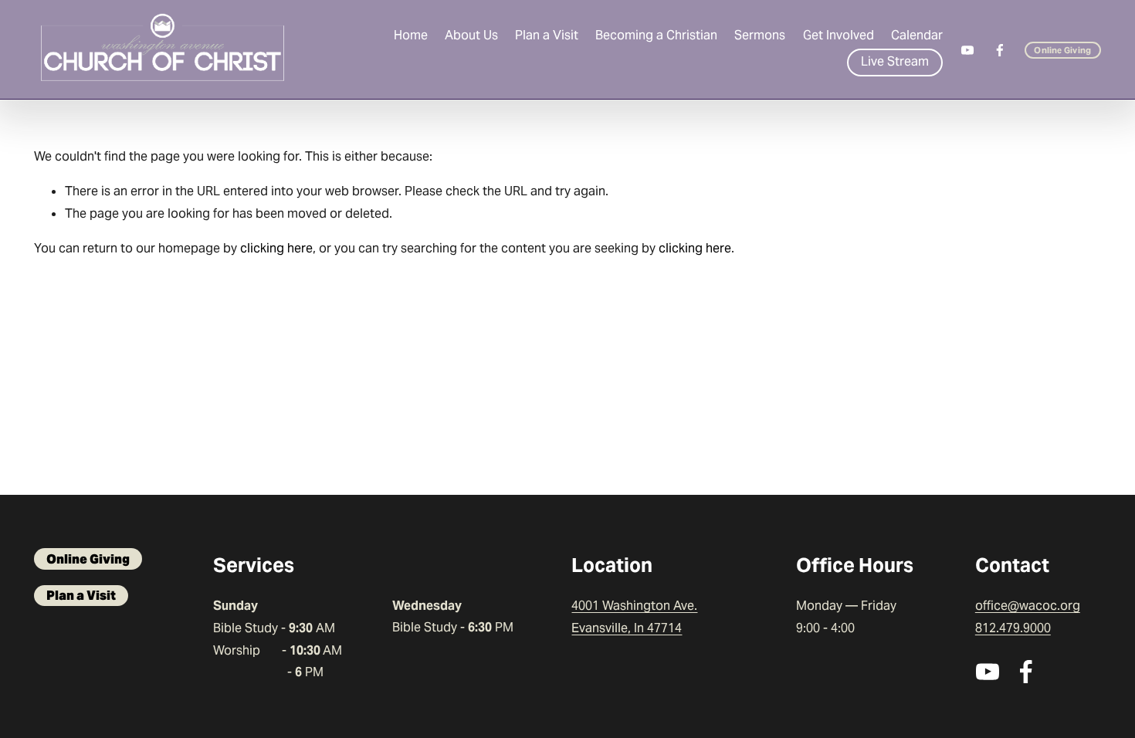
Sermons (759, 35)
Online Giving (1062, 50)
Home (411, 35)
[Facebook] (1000, 50)
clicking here (276, 248)
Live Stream (895, 61)
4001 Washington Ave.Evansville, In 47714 (634, 617)
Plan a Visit (546, 35)
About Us (471, 35)
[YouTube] (967, 50)
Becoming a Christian (656, 35)
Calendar (917, 35)
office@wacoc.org (1027, 606)
